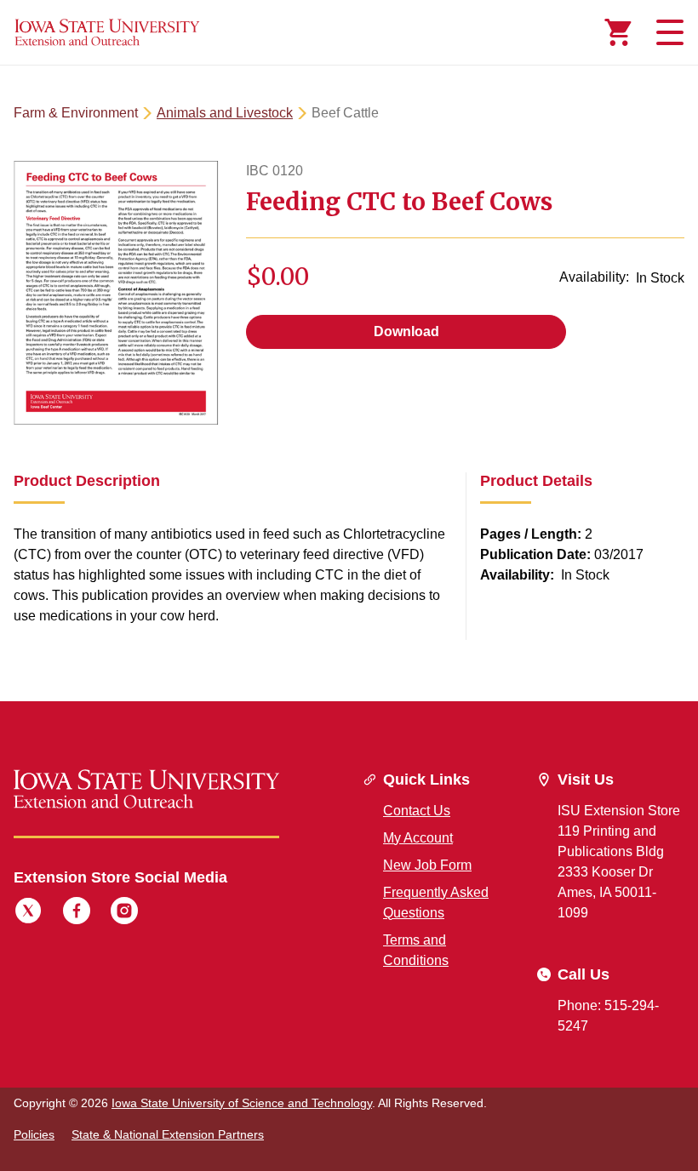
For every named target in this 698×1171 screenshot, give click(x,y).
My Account (418, 838)
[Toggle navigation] (667, 32)
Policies (34, 1134)
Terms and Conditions (416, 950)
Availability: (594, 277)
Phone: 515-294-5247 (608, 1015)
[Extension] (107, 32)
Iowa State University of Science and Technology (242, 1103)
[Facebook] (76, 913)
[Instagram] (124, 913)
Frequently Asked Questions (436, 902)
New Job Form (427, 865)
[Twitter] (28, 913)
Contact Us (416, 810)
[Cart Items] (618, 32)
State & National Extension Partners (168, 1134)
